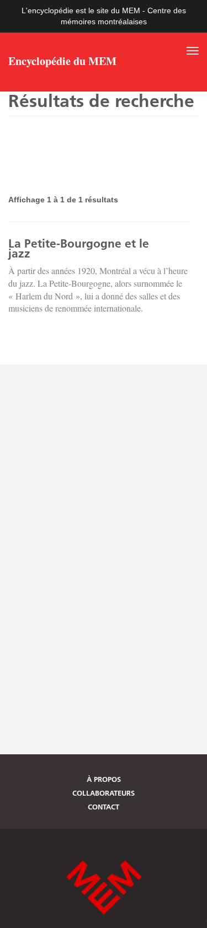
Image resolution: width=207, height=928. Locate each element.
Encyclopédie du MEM (62, 62)
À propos (104, 779)
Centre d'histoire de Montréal (103, 887)
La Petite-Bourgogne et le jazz (78, 248)
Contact (103, 806)
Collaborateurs (103, 792)
